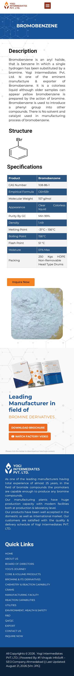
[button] (47, 5)
